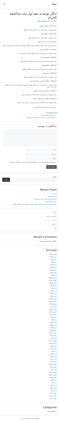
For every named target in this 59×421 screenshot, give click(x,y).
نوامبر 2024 (53, 304)
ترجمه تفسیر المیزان (51, 201)
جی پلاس (54, 224)
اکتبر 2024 (54, 306)
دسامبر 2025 (53, 270)
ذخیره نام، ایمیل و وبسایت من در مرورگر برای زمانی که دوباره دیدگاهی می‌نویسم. (32, 162)
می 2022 (54, 382)
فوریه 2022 (53, 390)
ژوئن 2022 (54, 380)
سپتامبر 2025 (53, 278)
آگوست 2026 (53, 254)
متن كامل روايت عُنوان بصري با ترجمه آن (45, 199)
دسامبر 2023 (53, 333)
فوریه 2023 (53, 359)
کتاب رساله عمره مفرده (48, 115)
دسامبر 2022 (53, 364)
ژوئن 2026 (53, 259)
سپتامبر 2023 (53, 340)
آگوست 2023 (53, 343)
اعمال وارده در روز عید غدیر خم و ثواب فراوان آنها (41, 117)
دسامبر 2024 (53, 301)
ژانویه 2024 (53, 330)
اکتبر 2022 (54, 369)
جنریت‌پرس (22, 418)
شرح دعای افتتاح (52, 196)
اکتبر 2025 (54, 275)
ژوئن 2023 (53, 348)
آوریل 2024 (53, 322)
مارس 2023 (53, 356)
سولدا (54, 4)
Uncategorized (50, 112)
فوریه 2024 (53, 327)
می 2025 (54, 288)
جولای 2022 (53, 377)
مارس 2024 (53, 325)
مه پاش (55, 212)
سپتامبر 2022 (53, 372)
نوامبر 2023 (53, 335)
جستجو (55, 176)
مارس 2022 (53, 388)
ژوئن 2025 (54, 285)
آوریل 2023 (53, 354)
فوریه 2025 (53, 296)
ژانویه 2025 (53, 299)
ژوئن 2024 (53, 317)
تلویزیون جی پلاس (52, 216)
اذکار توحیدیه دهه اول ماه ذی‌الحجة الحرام (44, 107)
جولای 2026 (53, 257)
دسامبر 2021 (53, 395)
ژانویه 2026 (53, 267)
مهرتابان (54, 193)
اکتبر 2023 (54, 338)
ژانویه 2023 (53, 361)
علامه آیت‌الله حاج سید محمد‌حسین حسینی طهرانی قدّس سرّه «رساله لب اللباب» (34, 204)
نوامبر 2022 (53, 367)
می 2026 (54, 262)
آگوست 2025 (53, 280)
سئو (56, 228)
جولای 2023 (53, 346)
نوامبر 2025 (53, 272)
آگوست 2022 (53, 375)
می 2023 (54, 351)
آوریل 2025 (53, 291)
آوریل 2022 (53, 385)
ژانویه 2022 (53, 393)
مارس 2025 (53, 293)
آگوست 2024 (53, 312)
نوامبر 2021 (53, 398)
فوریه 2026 (53, 264)
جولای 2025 (53, 283)
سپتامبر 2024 (53, 309)
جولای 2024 (53, 314)
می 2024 (54, 319)
